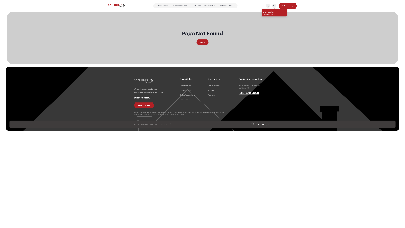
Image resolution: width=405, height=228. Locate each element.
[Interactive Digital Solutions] (169, 124)
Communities (209, 6)
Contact (222, 6)
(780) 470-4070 (249, 93)
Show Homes (195, 6)
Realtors (211, 95)
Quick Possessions (179, 6)
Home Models (163, 6)
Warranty (211, 90)
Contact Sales (213, 85)
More (231, 6)
